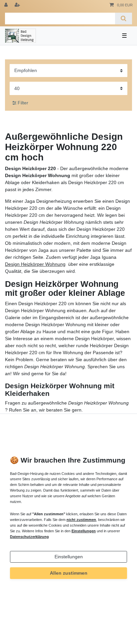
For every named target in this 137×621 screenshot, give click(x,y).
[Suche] (123, 18)
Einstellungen (69, 556)
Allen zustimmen (68, 573)
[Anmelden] (6, 5)
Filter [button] (23, 102)
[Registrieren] (18, 5)
